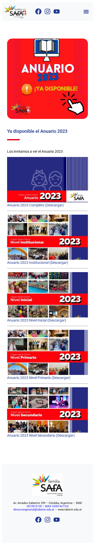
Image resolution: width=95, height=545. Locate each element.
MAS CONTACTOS (57, 506)
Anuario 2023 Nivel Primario (29, 378)
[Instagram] (47, 11)
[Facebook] (38, 11)
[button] (86, 11)
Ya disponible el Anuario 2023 (37, 131)
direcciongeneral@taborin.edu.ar (33, 509)
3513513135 (34, 506)
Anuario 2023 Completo (25, 205)
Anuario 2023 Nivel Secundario (31, 435)
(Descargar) (54, 205)
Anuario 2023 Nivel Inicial (27, 320)
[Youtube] (56, 11)
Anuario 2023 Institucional (28, 263)
